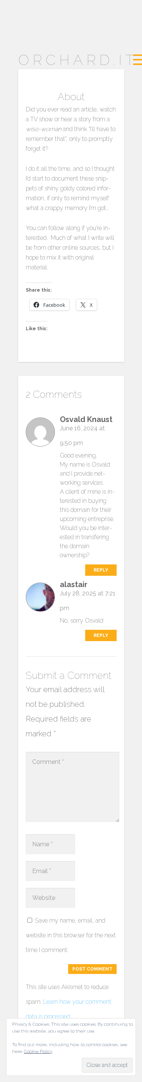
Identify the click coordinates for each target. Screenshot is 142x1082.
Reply (101, 570)
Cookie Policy (38, 1051)
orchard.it (77, 59)
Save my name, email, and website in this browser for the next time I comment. (71, 935)
